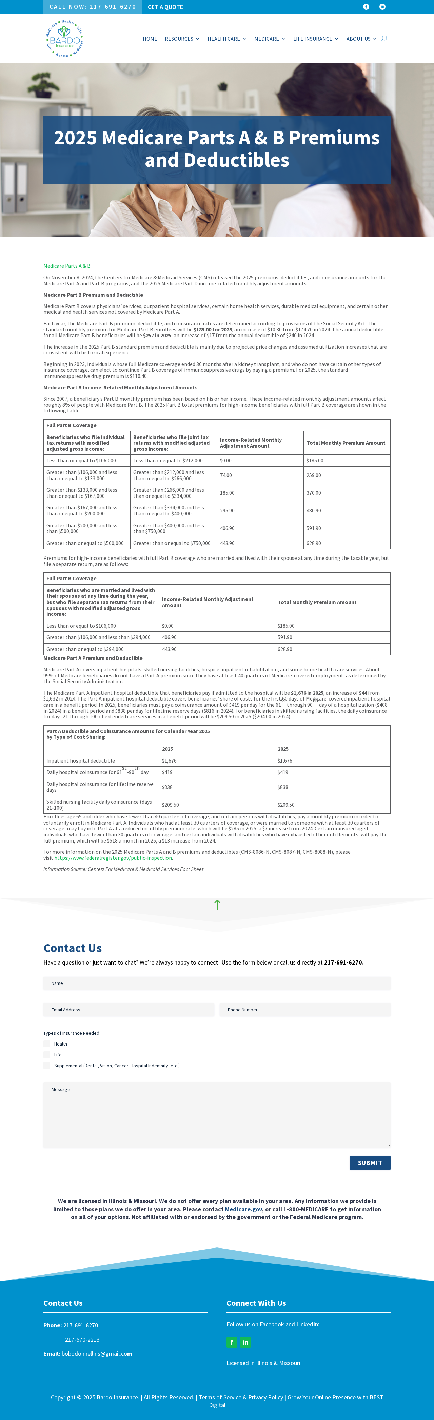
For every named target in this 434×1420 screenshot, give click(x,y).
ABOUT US (359, 38)
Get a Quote (165, 7)
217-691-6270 (80, 1325)
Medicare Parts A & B (67, 265)
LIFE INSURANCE (312, 38)
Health (60, 1044)
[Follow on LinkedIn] (245, 1342)
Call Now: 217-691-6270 (93, 7)
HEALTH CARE (224, 38)
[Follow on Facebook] (231, 1342)
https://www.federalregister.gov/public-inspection (113, 857)
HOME (150, 38)
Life (58, 1055)
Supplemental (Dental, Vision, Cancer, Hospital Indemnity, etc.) (117, 1065)
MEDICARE (266, 38)
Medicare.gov (243, 1209)
